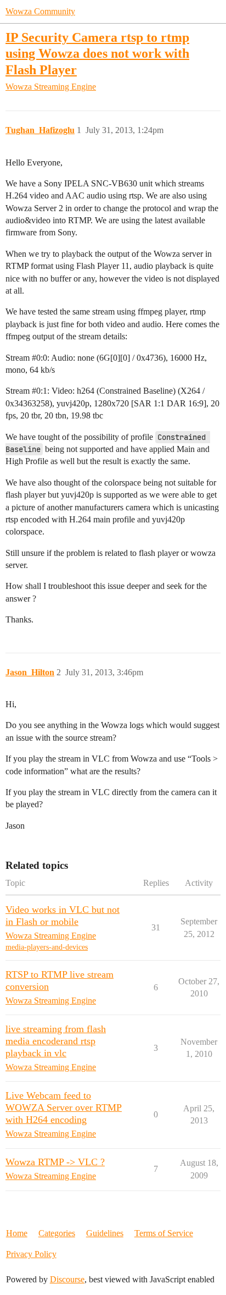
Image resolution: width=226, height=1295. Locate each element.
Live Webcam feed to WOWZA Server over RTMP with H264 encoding (63, 1107)
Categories (56, 1233)
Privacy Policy (31, 1254)
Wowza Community (40, 11)
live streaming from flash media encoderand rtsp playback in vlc (55, 1041)
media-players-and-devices (46, 947)
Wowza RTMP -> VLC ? (55, 1161)
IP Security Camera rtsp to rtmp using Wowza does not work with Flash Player (97, 53)
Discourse (67, 1279)
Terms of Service (163, 1233)
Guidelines (104, 1233)
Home (16, 1233)
